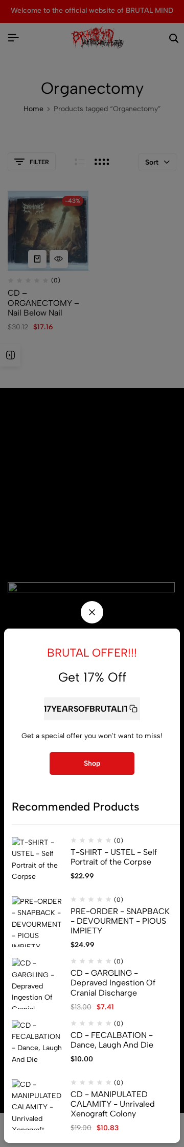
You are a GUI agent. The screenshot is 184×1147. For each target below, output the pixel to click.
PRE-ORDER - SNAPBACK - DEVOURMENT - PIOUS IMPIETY (120, 920)
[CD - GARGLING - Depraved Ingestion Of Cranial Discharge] (37, 983)
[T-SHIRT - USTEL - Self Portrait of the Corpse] (37, 862)
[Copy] (133, 708)
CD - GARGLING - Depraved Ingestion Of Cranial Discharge (113, 982)
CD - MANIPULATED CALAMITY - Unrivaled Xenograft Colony (113, 1103)
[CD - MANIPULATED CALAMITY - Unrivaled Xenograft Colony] (37, 1104)
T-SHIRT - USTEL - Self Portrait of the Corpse (114, 857)
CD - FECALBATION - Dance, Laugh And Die (112, 1040)
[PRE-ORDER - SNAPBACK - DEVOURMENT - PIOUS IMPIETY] (37, 921)
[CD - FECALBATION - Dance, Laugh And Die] (37, 1045)
